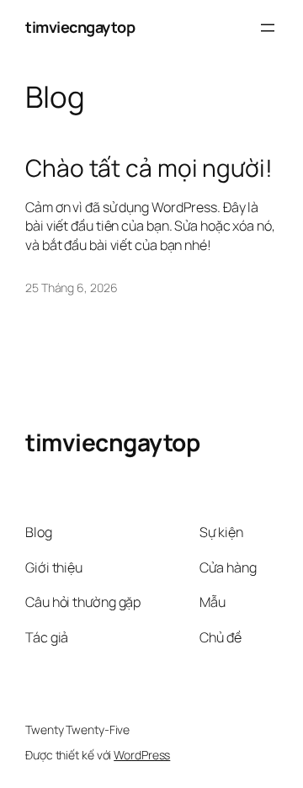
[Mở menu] (268, 28)
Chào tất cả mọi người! (149, 168)
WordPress (142, 755)
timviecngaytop (80, 27)
